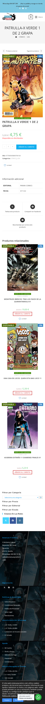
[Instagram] (20, 520)
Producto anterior (11, 51)
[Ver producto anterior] (4, 51)
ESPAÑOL (25, 296)
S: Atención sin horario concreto (15, 632)
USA (28, 37)
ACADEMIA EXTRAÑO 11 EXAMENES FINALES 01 (22, 457)
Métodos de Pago (11, 655)
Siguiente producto (33, 51)
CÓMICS (13, 158)
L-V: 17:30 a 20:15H (11, 671)
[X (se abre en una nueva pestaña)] (19, 8)
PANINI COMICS (26, 185)
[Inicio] (16, 37)
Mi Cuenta (8, 648)
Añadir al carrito (26, 147)
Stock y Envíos (9, 651)
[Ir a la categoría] (41, 497)
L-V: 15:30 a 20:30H (11, 628)
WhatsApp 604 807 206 (10, 4)
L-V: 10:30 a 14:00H (11, 625)
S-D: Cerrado (9, 678)
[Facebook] (13, 520)
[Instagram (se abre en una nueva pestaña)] (25, 8)
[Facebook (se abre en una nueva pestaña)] (22, 8)
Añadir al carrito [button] (22, 314)
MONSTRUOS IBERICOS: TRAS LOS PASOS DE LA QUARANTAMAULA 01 (22, 300)
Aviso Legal (8, 612)
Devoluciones (9, 615)
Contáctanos (9, 662)
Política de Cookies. (9, 696)
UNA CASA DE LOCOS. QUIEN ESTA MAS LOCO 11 (22, 378)
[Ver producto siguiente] (41, 51)
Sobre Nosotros (10, 602)
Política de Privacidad (12, 609)
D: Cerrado (8, 635)
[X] (6, 520)
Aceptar (7, 700)
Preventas (8, 658)
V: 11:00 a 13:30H (10, 675)
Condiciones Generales (12, 605)
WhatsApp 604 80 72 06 (11, 554)
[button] (40, 60)
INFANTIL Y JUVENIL (25, 375)
